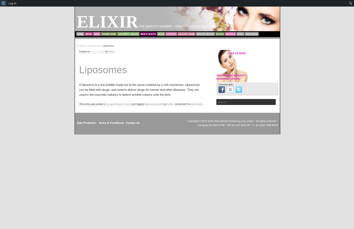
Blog (161, 34)
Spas (97, 34)
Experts (171, 34)
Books (220, 34)
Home (80, 34)
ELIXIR (107, 21)
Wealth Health (205, 34)
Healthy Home (186, 34)
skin (160, 104)
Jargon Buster (115, 104)
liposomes (151, 104)
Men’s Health (148, 34)
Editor (111, 51)
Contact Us (133, 123)
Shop (240, 34)
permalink (197, 104)
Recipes (230, 34)
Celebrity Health (128, 34)
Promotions (109, 34)
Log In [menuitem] (12, 3)
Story (128, 104)
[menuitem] (3, 3)
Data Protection (86, 123)
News (89, 34)
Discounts (252, 34)
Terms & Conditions (111, 123)
